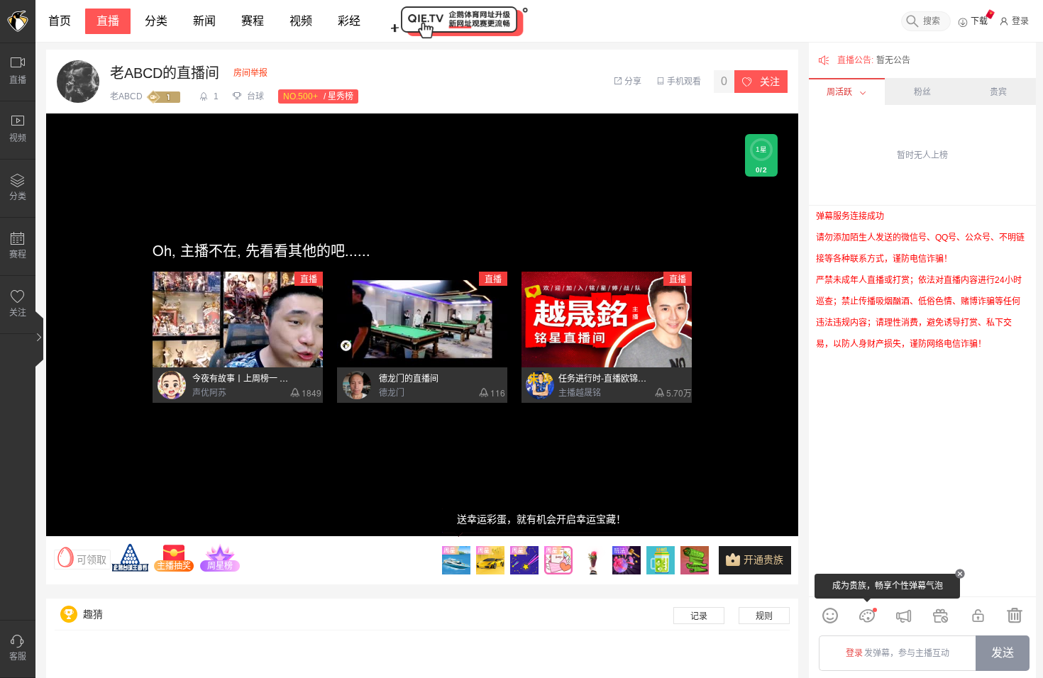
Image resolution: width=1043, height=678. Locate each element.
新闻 (204, 21)
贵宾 (998, 92)
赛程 (252, 21)
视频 (300, 21)
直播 (107, 21)
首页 (59, 21)
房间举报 (250, 73)
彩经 (349, 21)
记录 (698, 616)
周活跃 (839, 92)
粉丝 (922, 92)
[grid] (922, 401)
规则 (764, 616)
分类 (156, 21)
